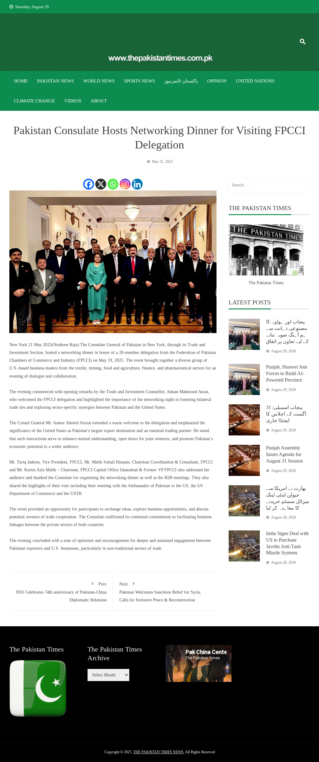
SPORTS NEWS (139, 80)
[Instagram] (125, 184)
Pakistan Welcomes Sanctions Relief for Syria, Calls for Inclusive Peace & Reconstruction (160, 592)
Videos (72, 100)
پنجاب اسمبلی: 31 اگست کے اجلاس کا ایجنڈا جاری (286, 414)
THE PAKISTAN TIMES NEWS (158, 752)
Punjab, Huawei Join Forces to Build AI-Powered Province (286, 373)
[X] (100, 184)
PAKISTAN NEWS (55, 80)
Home (21, 80)
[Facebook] (88, 184)
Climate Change (34, 100)
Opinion (216, 80)
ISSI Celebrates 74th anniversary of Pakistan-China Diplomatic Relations (61, 592)
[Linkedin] (137, 184)
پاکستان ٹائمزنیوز (181, 80)
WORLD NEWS (99, 80)
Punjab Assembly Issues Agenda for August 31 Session (284, 454)
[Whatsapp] (112, 184)
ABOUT (99, 100)
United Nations (255, 80)
